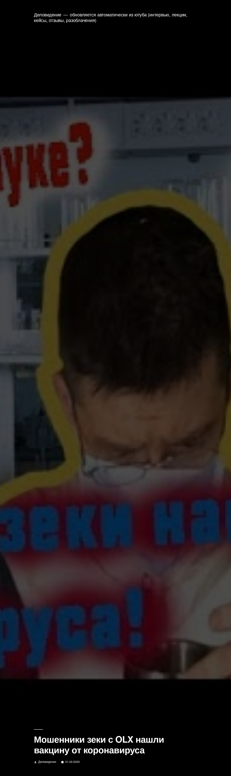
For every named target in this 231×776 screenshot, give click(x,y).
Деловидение (47, 14)
